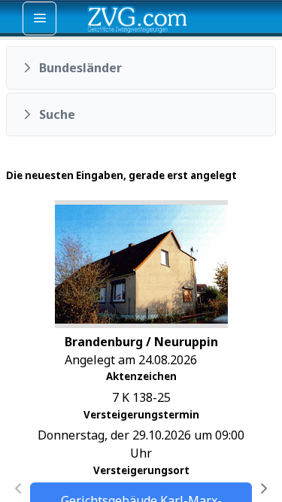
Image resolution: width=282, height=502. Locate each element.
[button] (141, 68)
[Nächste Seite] (264, 488)
